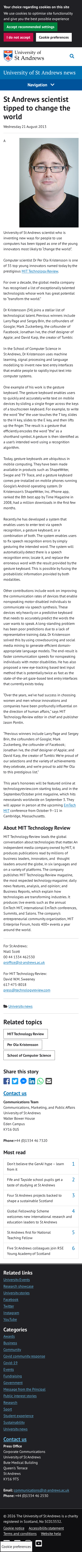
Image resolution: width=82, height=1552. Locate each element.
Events (8, 1369)
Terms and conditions (20, 1533)
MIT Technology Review (40, 271)
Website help (51, 1533)
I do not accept (18, 37)
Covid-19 (10, 1362)
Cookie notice (13, 1528)
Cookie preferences (54, 37)
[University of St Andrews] (23, 56)
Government (13, 1382)
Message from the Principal (24, 1389)
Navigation (38, 84)
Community (12, 1349)
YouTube (10, 1319)
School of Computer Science (29, 1055)
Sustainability (14, 1422)
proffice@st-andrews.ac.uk (24, 962)
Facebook (10, 1299)
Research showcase (18, 1286)
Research (10, 1402)
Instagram (11, 1312)
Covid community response (24, 1356)
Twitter (8, 1306)
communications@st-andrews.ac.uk (41, 1490)
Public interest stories (20, 1396)
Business (10, 1343)
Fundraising (12, 1376)
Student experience (18, 1415)
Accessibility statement (46, 1528)
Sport (7, 1409)
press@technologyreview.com (26, 990)
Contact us (15, 1093)
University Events (16, 1279)
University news (20, 1006)
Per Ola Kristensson (22, 1044)
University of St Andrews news (39, 72)
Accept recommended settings (30, 26)
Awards (9, 1336)
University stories (16, 1293)
